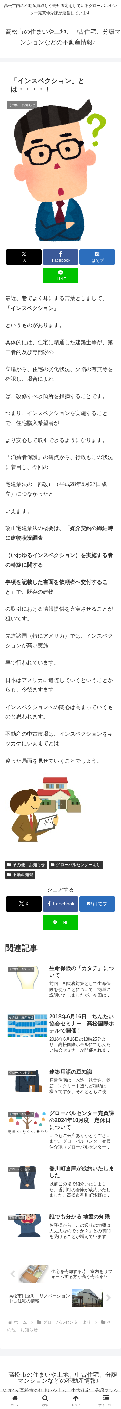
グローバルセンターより (78, 864)
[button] (108, 1030)
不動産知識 (23, 874)
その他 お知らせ (29, 864)
